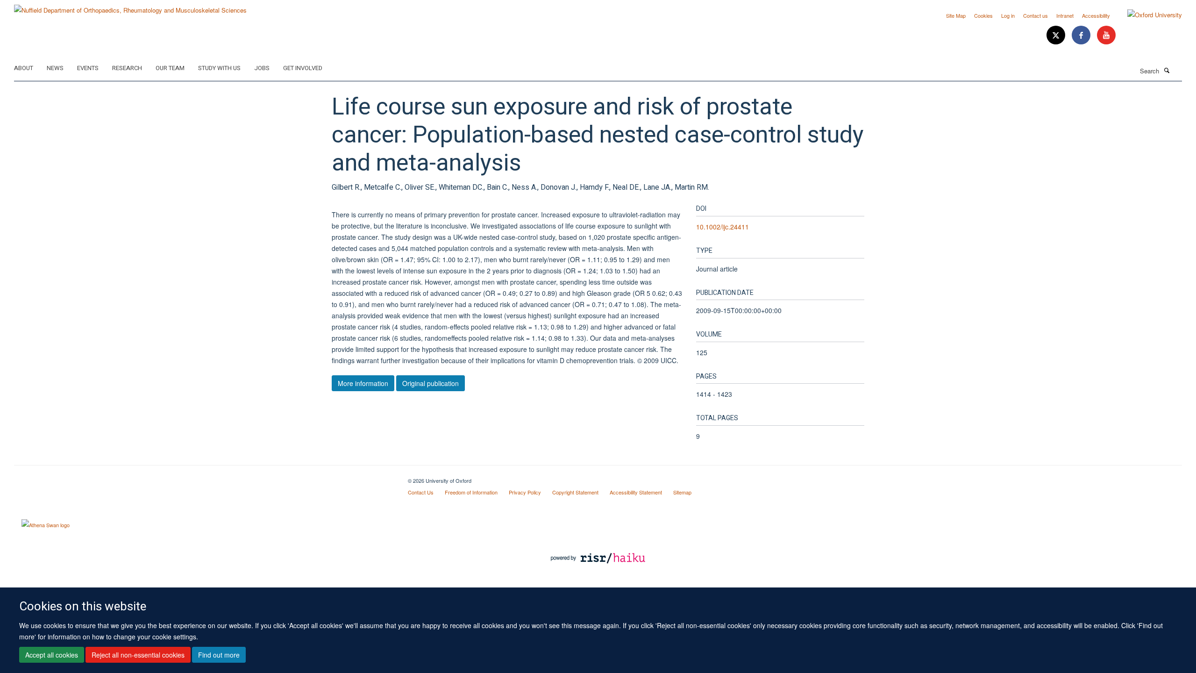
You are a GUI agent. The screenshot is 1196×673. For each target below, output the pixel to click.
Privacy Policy (525, 492)
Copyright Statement (575, 492)
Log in (1008, 15)
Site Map (956, 15)
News (55, 68)
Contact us (1035, 15)
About (23, 68)
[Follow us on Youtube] (1106, 35)
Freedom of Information (471, 492)
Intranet (1065, 15)
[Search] (1166, 70)
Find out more (219, 654)
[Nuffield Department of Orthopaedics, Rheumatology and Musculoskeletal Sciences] (130, 6)
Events (88, 68)
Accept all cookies (51, 654)
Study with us (219, 68)
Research (127, 68)
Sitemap (682, 492)
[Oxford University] (1147, 15)
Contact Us (421, 492)
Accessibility (1096, 15)
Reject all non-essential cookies (138, 654)
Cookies (983, 15)
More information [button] (363, 383)
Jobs (262, 68)
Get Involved (302, 68)
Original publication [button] (430, 383)
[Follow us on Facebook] (1082, 35)
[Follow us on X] (1056, 35)
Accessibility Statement (636, 492)
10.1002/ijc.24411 (722, 226)
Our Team (170, 68)
